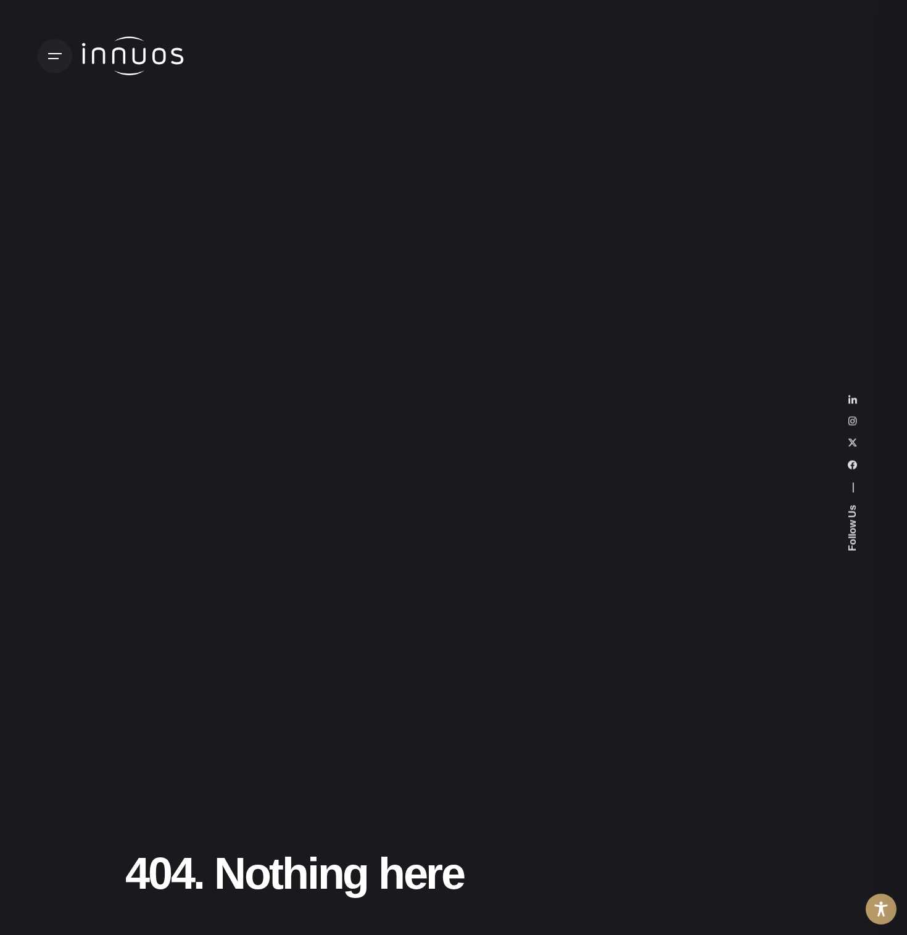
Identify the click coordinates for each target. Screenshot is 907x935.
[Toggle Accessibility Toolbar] (881, 909)
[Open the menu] (55, 56)
